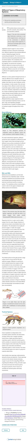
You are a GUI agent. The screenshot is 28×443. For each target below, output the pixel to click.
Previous (6, 430)
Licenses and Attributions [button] (9, 425)
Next (23, 430)
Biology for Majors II (15, 2)
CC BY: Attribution (9, 418)
